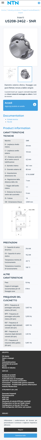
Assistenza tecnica (9, 377)
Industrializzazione (9, 362)
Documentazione (8, 395)
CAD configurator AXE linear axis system (16, 407)
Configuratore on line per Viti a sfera (15, 405)
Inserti (20, 13)
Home (3, 10)
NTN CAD (5, 397)
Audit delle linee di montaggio (12, 379)
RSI (3, 360)
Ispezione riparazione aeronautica (14, 381)
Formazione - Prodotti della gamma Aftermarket (19, 385)
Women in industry (8, 368)
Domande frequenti (9, 394)
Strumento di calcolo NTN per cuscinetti (16, 401)
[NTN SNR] (13, 3)
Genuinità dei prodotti (10, 364)
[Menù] (3, 3)
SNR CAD (5, 399)
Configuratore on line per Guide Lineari (16, 403)
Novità (4, 366)
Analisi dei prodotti (9, 375)
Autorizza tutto (20, 435)
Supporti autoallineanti (30, 10)
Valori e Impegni (8, 358)
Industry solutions (14, 10)
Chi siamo (5, 356)
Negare (20, 430)
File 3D (9, 122)
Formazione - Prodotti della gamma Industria (18, 383)
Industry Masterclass (9, 386)
